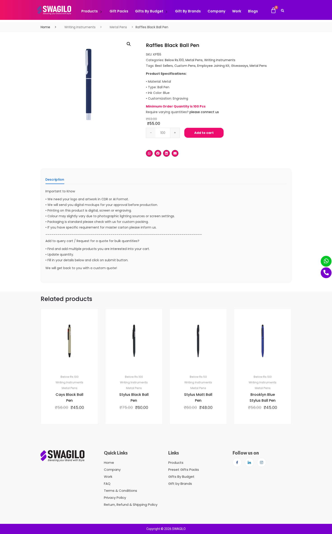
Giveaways (239, 65)
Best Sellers (164, 65)
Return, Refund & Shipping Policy (130, 504)
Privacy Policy (115, 497)
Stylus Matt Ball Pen (198, 397)
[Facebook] (237, 462)
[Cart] (273, 10)
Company (216, 11)
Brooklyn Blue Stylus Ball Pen (263, 397)
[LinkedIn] (249, 462)
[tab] (54, 181)
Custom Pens (185, 65)
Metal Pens (118, 27)
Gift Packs (119, 11)
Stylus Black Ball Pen (134, 397)
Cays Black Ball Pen (69, 397)
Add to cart (204, 133)
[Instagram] (261, 462)
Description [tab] (54, 180)
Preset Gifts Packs (183, 469)
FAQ (107, 483)
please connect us (204, 112)
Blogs (253, 11)
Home (45, 27)
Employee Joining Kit (213, 65)
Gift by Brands (180, 483)
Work (236, 11)
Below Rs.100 (174, 60)
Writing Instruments (80, 27)
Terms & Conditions (120, 490)
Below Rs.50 (198, 377)
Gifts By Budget (149, 11)
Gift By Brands (188, 11)
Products (89, 11)
